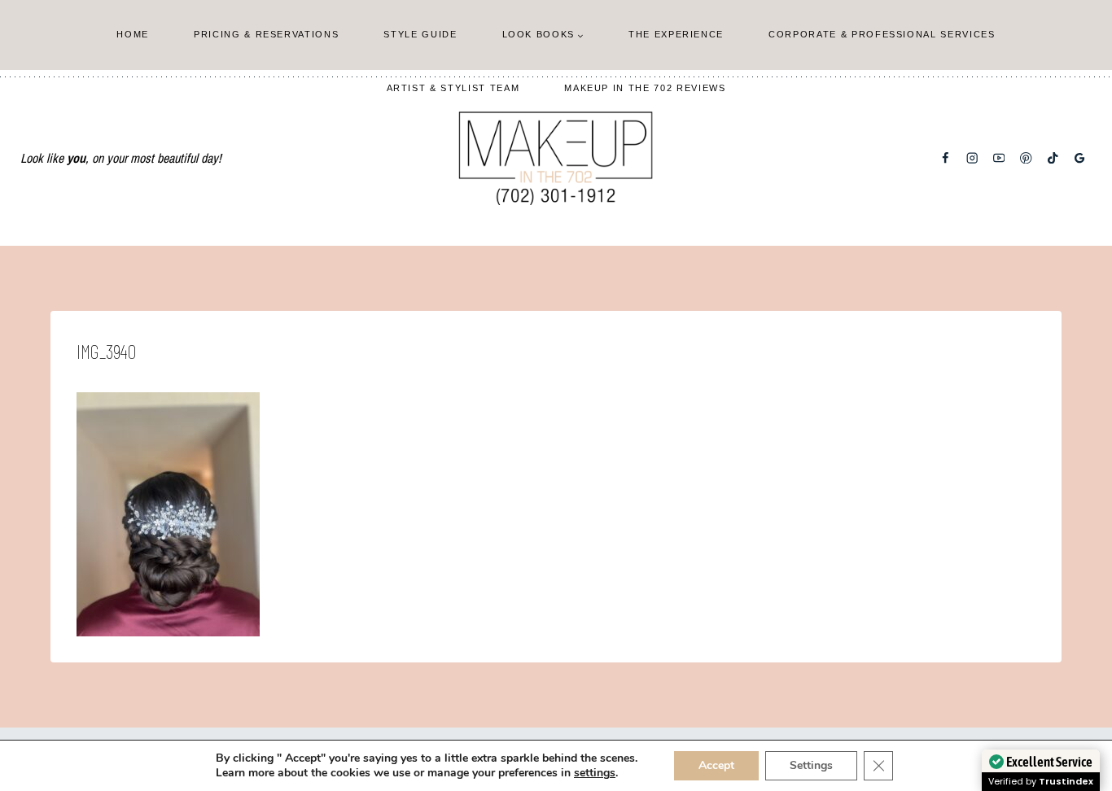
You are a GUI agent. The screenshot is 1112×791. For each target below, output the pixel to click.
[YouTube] (999, 158)
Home (132, 34)
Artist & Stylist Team (453, 88)
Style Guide (420, 34)
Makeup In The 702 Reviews (644, 88)
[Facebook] (945, 158)
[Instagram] (972, 158)
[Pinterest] (1026, 158)
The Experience (676, 34)
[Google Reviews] (1080, 158)
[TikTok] (1053, 158)
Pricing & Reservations (266, 34)
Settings (811, 765)
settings (594, 773)
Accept (716, 765)
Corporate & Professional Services (881, 34)
